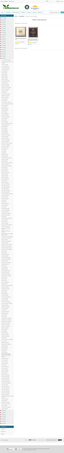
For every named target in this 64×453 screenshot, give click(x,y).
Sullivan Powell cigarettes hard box (20, 39)
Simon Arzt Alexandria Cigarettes (7, 193)
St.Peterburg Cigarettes (6, 306)
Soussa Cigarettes (5, 260)
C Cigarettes (4, 24)
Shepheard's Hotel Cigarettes (7, 157)
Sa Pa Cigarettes (4, 71)
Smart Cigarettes (4, 221)
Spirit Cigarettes (4, 278)
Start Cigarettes (4, 316)
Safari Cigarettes (4, 74)
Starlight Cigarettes (5, 313)
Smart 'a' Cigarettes (5, 219)
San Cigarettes (4, 92)
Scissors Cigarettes (5, 121)
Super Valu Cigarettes (5, 389)
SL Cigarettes (4, 206)
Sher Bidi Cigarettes (5, 159)
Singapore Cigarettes (5, 198)
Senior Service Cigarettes (6, 134)
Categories (8, 12)
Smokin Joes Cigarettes (6, 226)
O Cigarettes (4, 49)
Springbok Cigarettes (5, 287)
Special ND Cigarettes (5, 272)
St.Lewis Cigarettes (5, 298)
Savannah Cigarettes (5, 115)
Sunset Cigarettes (5, 368)
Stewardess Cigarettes (5, 336)
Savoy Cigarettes (4, 118)
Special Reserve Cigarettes (6, 275)
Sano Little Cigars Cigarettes (6, 102)
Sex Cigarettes (4, 149)
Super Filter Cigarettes (5, 376)
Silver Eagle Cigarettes (5, 185)
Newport (40, 12)
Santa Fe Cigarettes (5, 105)
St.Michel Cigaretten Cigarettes (7, 303)
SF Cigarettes (4, 151)
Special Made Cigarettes (6, 270)
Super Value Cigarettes (5, 391)
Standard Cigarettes (5, 308)
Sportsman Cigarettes (5, 282)
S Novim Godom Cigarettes (6, 60)
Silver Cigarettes (4, 180)
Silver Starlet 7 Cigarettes (6, 190)
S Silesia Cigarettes (5, 64)
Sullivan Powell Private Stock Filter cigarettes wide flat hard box (33, 40)
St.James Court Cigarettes (6, 296)
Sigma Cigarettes (4, 170)
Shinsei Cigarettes (5, 169)
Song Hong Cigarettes (5, 254)
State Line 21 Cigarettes (6, 326)
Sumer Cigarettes (5, 360)
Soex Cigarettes (4, 251)
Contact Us (3, 429)
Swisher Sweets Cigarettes (6, 407)
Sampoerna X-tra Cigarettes (6, 87)
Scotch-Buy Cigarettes (5, 125)
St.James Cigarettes (5, 295)
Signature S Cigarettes (5, 172)
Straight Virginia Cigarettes (6, 344)
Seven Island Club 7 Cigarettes (7, 143)
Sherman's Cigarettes (5, 164)
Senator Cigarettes (5, 131)
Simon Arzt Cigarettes (5, 195)
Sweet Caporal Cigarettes (6, 403)
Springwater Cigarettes (5, 288)
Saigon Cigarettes (5, 79)
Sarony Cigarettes (5, 110)
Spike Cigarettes (4, 277)
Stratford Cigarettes (5, 347)
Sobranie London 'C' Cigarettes (7, 244)
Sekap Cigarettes (4, 126)
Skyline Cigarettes (5, 205)
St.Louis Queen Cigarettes (6, 301)
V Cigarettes (4, 414)
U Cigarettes (4, 412)
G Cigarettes (4, 32)
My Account (11, 1)
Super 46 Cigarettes (5, 371)
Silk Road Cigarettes (5, 177)
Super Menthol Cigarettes (6, 381)
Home (2, 12)
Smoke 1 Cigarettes (5, 223)
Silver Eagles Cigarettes (6, 187)
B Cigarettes (4, 22)
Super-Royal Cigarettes (6, 392)
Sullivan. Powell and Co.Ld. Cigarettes (6, 356)
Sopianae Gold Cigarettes (6, 257)
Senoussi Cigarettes (5, 136)
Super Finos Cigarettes (5, 378)
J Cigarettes (4, 39)
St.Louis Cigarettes (5, 300)
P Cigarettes (4, 51)
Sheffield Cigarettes (5, 154)
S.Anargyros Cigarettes (5, 67)
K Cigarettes (4, 41)
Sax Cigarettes (4, 120)
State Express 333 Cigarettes (6, 318)
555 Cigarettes (16, 12)
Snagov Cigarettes (5, 239)
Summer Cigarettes (5, 361)
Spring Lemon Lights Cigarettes (7, 285)
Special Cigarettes (5, 269)
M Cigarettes (4, 45)
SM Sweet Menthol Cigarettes (7, 218)
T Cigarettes (4, 410)
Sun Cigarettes (4, 365)
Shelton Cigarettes (5, 156)
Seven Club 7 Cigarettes (6, 139)
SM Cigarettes (4, 216)
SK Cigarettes (4, 200)
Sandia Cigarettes (5, 98)
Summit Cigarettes (5, 363)
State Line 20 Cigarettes (6, 324)
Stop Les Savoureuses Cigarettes (7, 339)
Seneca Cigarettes (5, 133)
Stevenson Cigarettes (5, 334)
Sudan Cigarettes (5, 352)
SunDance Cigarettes (5, 366)
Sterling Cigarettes (5, 332)
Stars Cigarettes (4, 314)
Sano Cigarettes (4, 100)
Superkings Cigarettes (5, 394)
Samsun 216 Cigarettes (6, 89)
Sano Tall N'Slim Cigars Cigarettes (7, 103)
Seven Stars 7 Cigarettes (6, 144)
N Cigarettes (4, 47)
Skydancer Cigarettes (5, 203)
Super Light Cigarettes (5, 379)
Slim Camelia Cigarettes (6, 210)
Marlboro (23, 12)
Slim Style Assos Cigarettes (6, 213)
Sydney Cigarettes (5, 408)
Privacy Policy (3, 431)
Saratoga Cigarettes (5, 108)
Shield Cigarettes (4, 167)
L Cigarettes (4, 43)
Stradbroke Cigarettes (5, 342)
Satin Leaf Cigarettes (5, 113)
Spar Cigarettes (4, 265)
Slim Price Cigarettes (5, 211)
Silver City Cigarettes (5, 182)
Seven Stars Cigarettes (5, 146)
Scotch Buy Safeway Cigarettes (7, 123)
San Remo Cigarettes (5, 97)
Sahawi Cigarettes (5, 77)
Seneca (29, 12)
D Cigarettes (4, 26)
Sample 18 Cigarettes (5, 84)
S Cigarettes (21, 16)
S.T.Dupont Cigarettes (5, 69)
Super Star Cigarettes (5, 386)
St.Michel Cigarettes (5, 305)
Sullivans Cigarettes (5, 358)
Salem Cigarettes (4, 82)
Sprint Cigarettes (4, 290)
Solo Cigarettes (4, 252)
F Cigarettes (4, 30)
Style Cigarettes (4, 350)
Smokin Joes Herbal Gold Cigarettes (6, 229)
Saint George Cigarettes (6, 80)
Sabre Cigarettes (4, 72)
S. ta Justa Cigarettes (5, 66)
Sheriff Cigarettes (4, 161)
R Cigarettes (4, 56)
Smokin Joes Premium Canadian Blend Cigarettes (7, 234)
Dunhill (34, 12)
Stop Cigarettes (4, 337)
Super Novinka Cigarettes (6, 383)
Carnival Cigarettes (46, 448)
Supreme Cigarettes (5, 398)
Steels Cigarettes (4, 329)
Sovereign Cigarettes (5, 264)
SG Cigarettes (4, 152)
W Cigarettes (4, 416)
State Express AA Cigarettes (6, 321)
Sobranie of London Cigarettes (7, 249)
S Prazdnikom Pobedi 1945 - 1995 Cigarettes (7, 62)
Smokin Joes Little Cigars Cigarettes (6, 231)
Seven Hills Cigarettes (5, 141)
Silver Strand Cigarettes (6, 192)
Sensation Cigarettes (5, 138)
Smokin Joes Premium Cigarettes (7, 236)
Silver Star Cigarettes (5, 188)
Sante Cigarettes (4, 107)
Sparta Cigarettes (5, 267)
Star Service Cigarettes (5, 311)
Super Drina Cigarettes (5, 374)
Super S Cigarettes (5, 384)
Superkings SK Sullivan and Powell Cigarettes (8, 397)
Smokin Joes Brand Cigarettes (7, 224)
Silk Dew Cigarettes (5, 175)
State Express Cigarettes (6, 323)
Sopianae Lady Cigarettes (6, 259)
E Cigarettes (4, 28)
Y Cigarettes (4, 421)
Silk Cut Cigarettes (5, 174)
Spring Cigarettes (5, 283)
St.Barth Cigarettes (5, 293)
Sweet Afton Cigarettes (5, 402)
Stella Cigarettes (4, 331)
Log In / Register (4, 1)
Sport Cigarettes (4, 280)
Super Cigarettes (4, 373)
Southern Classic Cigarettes (6, 262)
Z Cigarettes (4, 423)
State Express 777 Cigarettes (6, 319)
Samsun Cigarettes (5, 90)
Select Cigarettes (4, 128)
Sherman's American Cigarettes (7, 162)
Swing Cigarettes (4, 405)
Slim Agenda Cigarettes (6, 208)
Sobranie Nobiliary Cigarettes (7, 247)
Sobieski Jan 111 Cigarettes (6, 241)
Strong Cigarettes (5, 349)
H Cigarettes (4, 34)
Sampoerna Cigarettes (5, 85)
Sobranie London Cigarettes (6, 246)
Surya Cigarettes (4, 400)
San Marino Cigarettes (5, 95)
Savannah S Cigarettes (5, 116)
